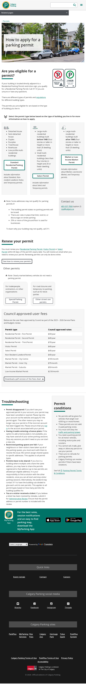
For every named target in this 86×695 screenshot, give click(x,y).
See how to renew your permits (17, 261)
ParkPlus (12, 634)
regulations (41, 97)
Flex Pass (31, 635)
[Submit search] (75, 5)
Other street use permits (43, 300)
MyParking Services (23, 635)
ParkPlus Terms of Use (49, 658)
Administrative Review (18, 498)
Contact (43, 577)
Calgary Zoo (43, 635)
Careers (66, 577)
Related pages (7, 12)
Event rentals (19, 577)
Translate (48, 544)
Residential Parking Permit (31, 249)
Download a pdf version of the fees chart (23, 379)
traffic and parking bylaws (69, 432)
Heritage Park (54, 635)
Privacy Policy (67, 658)
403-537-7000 (67, 206)
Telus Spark (62, 635)
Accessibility (43, 661)
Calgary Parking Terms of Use (24, 658)
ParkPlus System (74, 635)
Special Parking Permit (15, 300)
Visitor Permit (49, 249)
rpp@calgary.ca (67, 209)
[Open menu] (81, 5)
